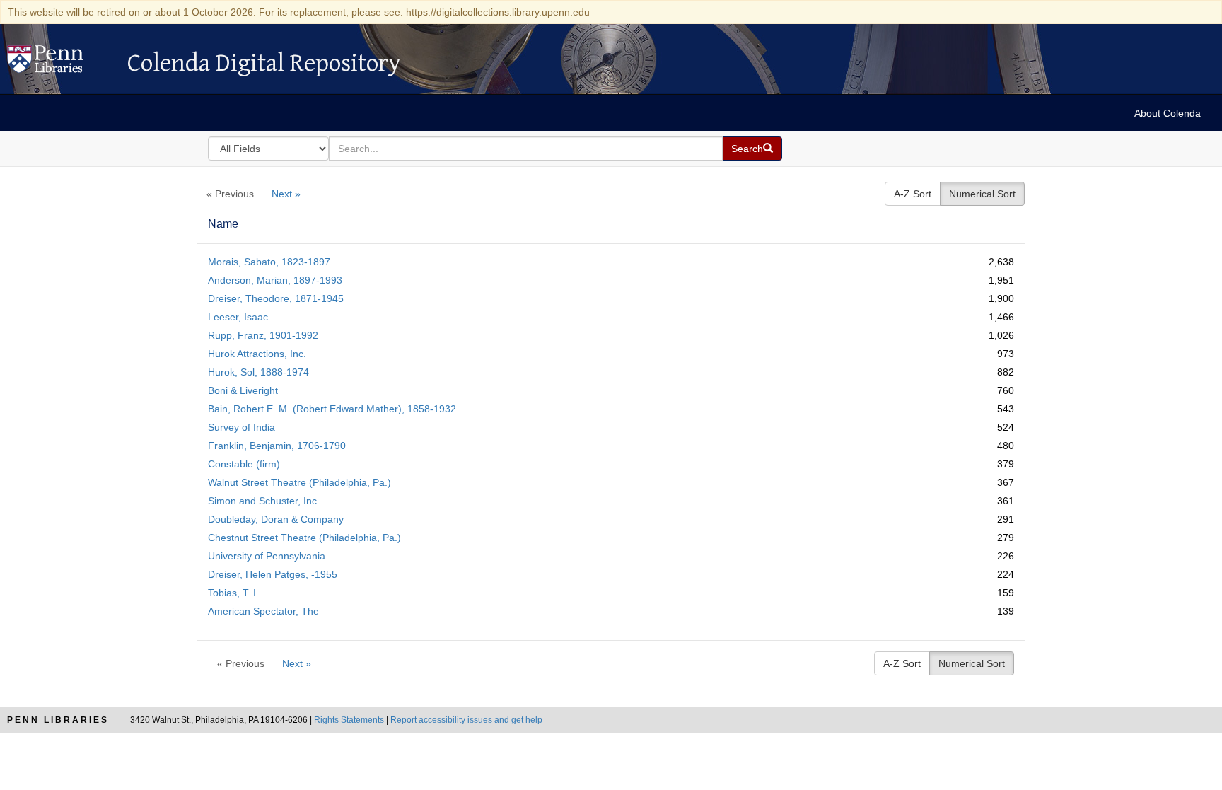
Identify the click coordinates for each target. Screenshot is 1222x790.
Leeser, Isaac (238, 317)
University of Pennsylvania (266, 556)
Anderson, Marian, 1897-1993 (275, 280)
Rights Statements (349, 720)
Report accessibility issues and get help (466, 720)
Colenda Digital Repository (60, 63)
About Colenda (1167, 113)
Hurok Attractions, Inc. (257, 353)
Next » (286, 193)
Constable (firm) (244, 464)
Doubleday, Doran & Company (276, 519)
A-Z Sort (912, 193)
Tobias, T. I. (233, 592)
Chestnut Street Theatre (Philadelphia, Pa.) (304, 537)
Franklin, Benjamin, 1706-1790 (277, 445)
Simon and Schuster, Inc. (264, 500)
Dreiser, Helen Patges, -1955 (272, 574)
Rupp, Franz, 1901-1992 (263, 335)
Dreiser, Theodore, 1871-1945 (276, 298)
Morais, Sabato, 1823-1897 (269, 261)
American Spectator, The (263, 611)
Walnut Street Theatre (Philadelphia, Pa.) (299, 482)
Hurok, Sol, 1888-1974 (258, 372)
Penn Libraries (58, 720)
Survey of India (241, 427)
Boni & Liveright (243, 390)
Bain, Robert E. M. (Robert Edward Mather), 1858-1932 (332, 408)
